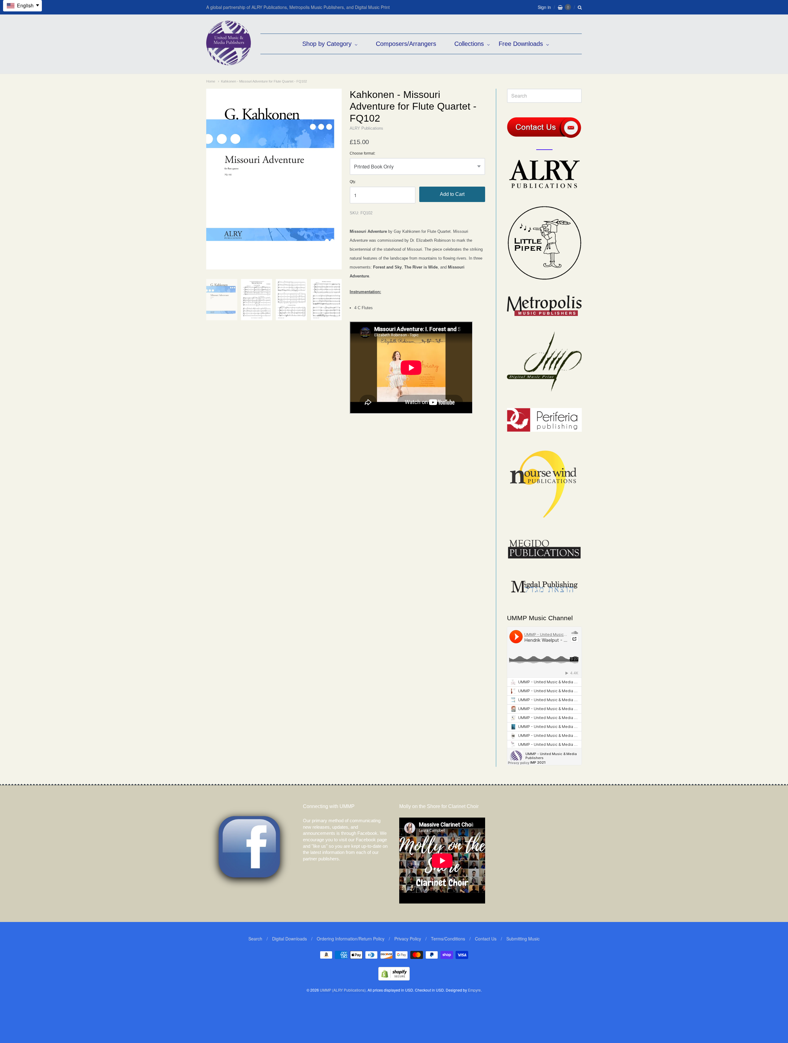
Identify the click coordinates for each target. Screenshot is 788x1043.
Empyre (474, 989)
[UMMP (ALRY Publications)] (228, 62)
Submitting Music (523, 939)
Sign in (544, 7)
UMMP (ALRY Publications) (343, 989)
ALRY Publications (366, 128)
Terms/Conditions (448, 939)
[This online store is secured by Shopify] (394, 978)
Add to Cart (452, 194)
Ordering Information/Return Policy (350, 939)
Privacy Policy (407, 939)
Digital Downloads (289, 939)
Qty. (353, 182)
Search (255, 939)
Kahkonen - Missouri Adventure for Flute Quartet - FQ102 (264, 81)
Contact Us (486, 939)
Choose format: (362, 154)
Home (210, 81)
